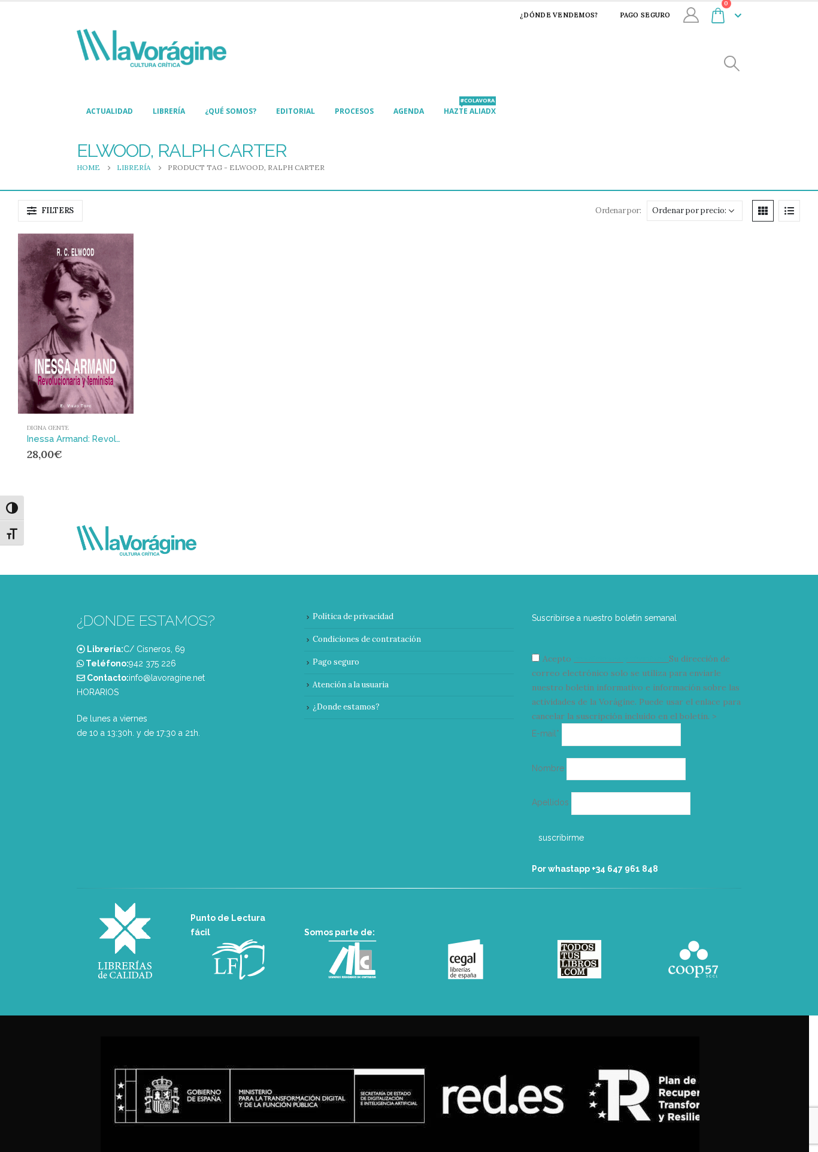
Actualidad (109, 111)
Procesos (354, 111)
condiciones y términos (620, 658)
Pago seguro (645, 15)
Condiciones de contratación (367, 639)
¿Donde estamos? (346, 707)
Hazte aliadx (470, 107)
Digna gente (48, 428)
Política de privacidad (353, 616)
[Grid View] (763, 211)
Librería (169, 111)
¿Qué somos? (230, 111)
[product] (76, 324)
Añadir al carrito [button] (102, 253)
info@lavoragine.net (167, 678)
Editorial (295, 111)
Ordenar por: (618, 210)
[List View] (789, 211)
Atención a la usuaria (351, 685)
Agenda (408, 111)
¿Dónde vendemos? (559, 15)
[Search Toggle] (732, 63)
